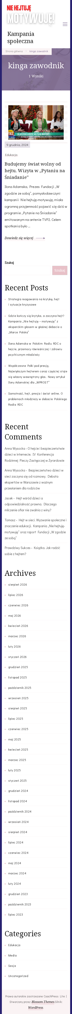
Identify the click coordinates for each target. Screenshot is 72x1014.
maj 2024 (14, 863)
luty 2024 (14, 883)
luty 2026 (14, 646)
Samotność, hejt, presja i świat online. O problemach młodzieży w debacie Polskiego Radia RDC (37, 398)
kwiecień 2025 (18, 749)
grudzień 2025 (18, 667)
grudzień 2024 (18, 791)
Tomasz (10, 520)
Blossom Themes (43, 1002)
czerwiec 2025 (18, 729)
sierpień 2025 (17, 708)
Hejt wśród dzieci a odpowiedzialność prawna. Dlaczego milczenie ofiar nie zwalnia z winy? (31, 504)
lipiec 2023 (15, 914)
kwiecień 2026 (18, 626)
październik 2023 (19, 904)
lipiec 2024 (15, 842)
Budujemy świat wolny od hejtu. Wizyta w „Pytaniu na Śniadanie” (35, 170)
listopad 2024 (17, 801)
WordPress (35, 1007)
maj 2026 (14, 615)
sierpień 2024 (17, 832)
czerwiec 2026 (18, 605)
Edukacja (11, 155)
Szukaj (9, 262)
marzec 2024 (17, 873)
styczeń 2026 (17, 657)
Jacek (9, 498)
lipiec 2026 (15, 595)
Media (12, 955)
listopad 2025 (17, 677)
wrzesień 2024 (18, 822)
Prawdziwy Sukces (17, 547)
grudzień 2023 (18, 894)
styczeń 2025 (17, 780)
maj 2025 (14, 739)
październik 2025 (19, 688)
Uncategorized (18, 976)
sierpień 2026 (17, 584)
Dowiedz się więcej (19, 238)
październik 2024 (20, 811)
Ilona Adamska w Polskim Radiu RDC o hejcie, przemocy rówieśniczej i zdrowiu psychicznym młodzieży (35, 348)
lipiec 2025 (15, 718)
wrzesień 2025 (18, 698)
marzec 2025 (17, 760)
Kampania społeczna (20, 37)
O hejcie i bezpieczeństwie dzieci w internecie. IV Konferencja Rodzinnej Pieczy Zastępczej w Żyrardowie (34, 454)
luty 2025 (14, 770)
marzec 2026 (17, 636)
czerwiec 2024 (18, 853)
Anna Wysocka (15, 448)
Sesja (12, 966)
